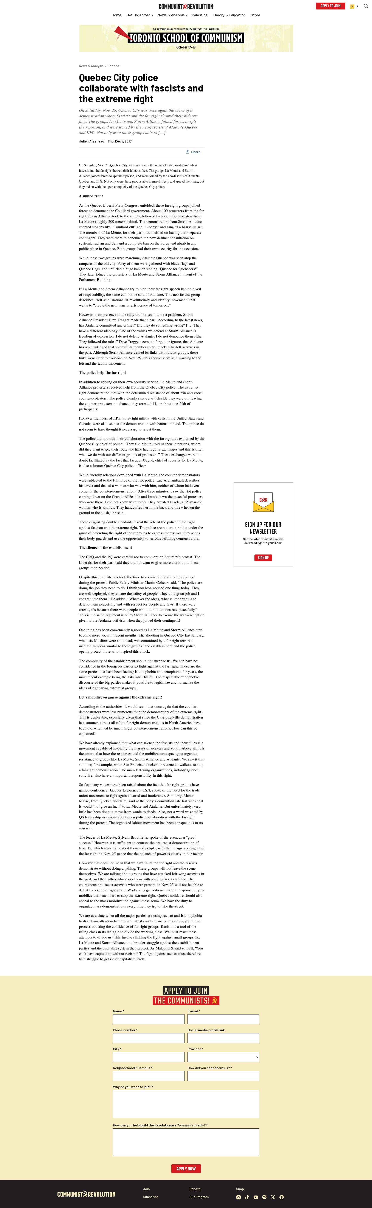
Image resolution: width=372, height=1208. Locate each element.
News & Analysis (91, 66)
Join (146, 1189)
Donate (195, 1189)
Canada (113, 66)
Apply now (186, 1169)
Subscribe (151, 1197)
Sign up (263, 558)
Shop (240, 1189)
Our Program (199, 1197)
